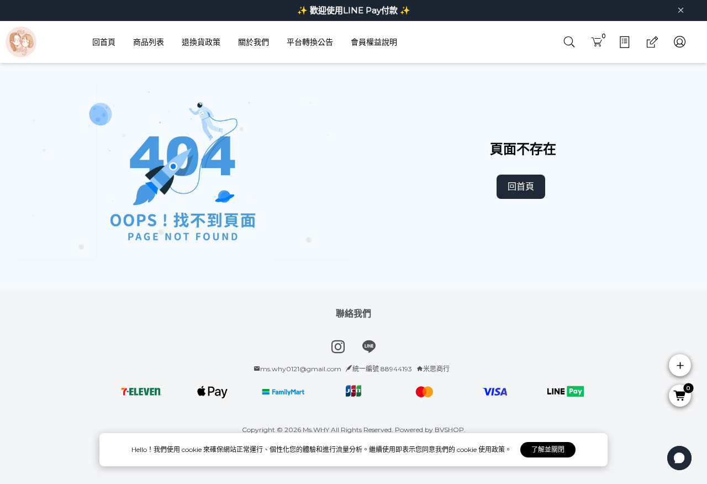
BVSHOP (449, 429)
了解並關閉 (547, 449)
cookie (192, 449)
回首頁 (521, 186)
